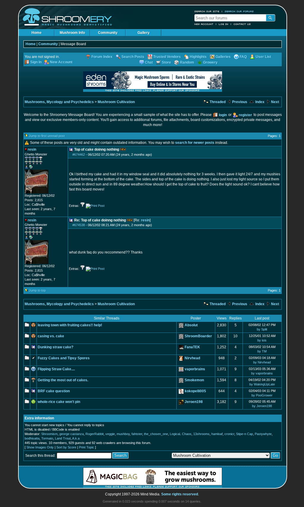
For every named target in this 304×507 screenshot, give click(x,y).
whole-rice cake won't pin (59, 402)
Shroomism (49, 434)
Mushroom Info (72, 33)
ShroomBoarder (198, 336)
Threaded (217, 102)
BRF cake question (54, 391)
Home (36, 33)
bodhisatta (32, 438)
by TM (262, 351)
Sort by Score (66, 447)
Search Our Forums (239, 11)
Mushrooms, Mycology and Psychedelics (59, 102)
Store (166, 62)
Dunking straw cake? (55, 347)
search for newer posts (194, 143)
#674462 (78, 154)
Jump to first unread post (47, 136)
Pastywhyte (263, 434)
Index (259, 102)
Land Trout (63, 438)
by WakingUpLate (262, 384)
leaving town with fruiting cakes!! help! (70, 325)
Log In (223, 24)
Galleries (223, 57)
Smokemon (194, 380)
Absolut (191, 325)
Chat (149, 62)
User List (263, 57)
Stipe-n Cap (244, 434)
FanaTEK (192, 347)
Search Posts (132, 57)
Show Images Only (40, 447)
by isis (262, 340)
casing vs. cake (51, 336)
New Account (203, 24)
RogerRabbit (95, 434)
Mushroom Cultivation (116, 102)
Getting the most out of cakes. (63, 380)
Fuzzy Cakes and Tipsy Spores (64, 358)
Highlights (198, 57)
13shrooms (201, 434)
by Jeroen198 (262, 406)
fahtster (137, 434)
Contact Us (242, 24)
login (223, 115)
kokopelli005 (195, 391)
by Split (262, 329)
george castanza (71, 434)
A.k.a (76, 438)
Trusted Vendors (167, 57)
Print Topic (86, 447)
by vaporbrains (262, 373)
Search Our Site (206, 11)
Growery (210, 62)
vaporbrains (195, 369)
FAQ (243, 57)
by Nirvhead (262, 362)
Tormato (47, 438)
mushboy (123, 434)
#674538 (78, 225)
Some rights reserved (179, 494)
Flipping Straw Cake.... (56, 369)
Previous (239, 102)
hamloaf (217, 434)
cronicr (229, 434)
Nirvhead (192, 358)
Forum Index (102, 57)
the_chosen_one (156, 434)
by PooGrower (262, 395)
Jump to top (37, 290)
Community (108, 33)
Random (187, 62)
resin (145, 220)
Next (274, 102)
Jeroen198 (194, 402)
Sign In (36, 62)
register (245, 115)
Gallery (143, 33)
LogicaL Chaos (180, 434)
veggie (110, 434)
